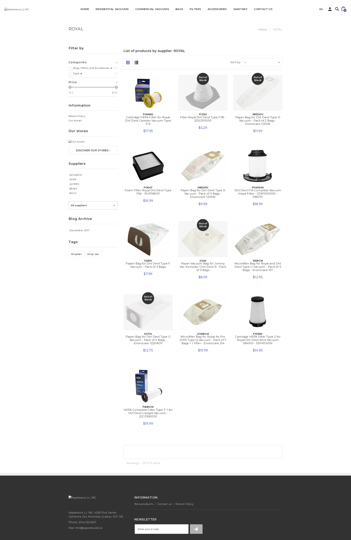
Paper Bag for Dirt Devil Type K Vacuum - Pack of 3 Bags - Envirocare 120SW (203, 195)
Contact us (263, 9)
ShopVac (76, 254)
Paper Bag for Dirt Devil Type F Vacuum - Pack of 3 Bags (148, 267)
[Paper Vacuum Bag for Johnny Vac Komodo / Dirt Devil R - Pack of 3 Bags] (203, 241)
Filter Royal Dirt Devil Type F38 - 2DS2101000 (203, 119)
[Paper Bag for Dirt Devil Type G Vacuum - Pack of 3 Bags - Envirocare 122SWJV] (148, 315)
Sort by (235, 62)
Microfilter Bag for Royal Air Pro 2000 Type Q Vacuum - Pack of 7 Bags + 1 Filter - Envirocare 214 (203, 343)
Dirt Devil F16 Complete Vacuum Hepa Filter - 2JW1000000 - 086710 (258, 195)
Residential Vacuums (112, 9)
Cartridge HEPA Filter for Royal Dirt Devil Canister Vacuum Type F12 (148, 121)
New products (143, 509)
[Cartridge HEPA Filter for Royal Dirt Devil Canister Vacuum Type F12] (148, 93)
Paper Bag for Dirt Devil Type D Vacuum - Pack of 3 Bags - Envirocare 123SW (257, 121)
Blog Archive (80, 219)
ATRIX (73, 179)
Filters (195, 9)
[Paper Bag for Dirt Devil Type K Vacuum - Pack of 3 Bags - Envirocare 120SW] (203, 167)
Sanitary (240, 9)
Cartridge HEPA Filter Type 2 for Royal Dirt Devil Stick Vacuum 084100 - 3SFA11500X (257, 343)
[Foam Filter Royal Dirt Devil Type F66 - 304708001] (148, 167)
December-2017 (79, 230)
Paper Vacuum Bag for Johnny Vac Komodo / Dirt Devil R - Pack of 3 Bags (203, 269)
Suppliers (77, 164)
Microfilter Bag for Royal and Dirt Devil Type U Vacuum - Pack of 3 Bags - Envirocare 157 (258, 269)
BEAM (73, 188)
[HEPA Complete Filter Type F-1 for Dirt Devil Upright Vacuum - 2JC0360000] (148, 390)
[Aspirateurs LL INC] (16, 9)
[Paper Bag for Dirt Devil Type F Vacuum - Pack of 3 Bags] (148, 241)
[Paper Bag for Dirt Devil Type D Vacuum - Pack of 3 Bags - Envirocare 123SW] (257, 93)
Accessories (217, 9)
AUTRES (74, 183)
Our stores (75, 120)
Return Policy (77, 116)
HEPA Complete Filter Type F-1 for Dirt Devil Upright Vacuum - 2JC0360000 (148, 417)
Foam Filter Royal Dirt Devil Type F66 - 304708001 (148, 193)
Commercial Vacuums (152, 9)
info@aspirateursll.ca (88, 533)
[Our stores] (93, 141)
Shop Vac (93, 254)
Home (85, 9)
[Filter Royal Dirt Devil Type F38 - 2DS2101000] (203, 93)
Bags (179, 9)
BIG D (73, 193)
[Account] (330, 10)
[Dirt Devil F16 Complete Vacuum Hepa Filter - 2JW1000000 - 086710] (257, 167)
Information (80, 105)
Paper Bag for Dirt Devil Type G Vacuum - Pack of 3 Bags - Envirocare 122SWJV (148, 343)
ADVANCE (75, 174)
